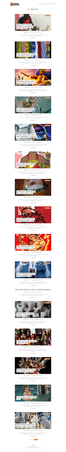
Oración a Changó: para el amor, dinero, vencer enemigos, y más (26, 247)
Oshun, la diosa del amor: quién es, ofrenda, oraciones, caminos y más (26, 82)
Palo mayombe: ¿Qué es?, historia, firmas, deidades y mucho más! (26, 370)
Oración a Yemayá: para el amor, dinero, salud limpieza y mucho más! (26, 136)
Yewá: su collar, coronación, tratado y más (26, 398)
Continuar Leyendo (47, 28)
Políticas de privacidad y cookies (33, 446)
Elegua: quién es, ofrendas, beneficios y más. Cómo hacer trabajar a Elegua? (25, 26)
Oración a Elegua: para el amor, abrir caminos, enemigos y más (25, 219)
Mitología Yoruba (33, 65)
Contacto (33, 444)
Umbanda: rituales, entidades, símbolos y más (25, 314)
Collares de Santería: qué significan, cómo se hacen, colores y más (26, 54)
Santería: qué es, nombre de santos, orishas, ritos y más (26, 342)
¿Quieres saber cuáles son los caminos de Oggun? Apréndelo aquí (33, 289)
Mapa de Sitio (33, 445)
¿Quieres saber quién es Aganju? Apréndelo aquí (26, 164)
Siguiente (35, 439)
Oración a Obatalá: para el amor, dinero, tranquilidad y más (26, 274)
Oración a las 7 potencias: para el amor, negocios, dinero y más (26, 192)
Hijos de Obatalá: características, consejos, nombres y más (26, 425)
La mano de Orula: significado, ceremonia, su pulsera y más (25, 109)
